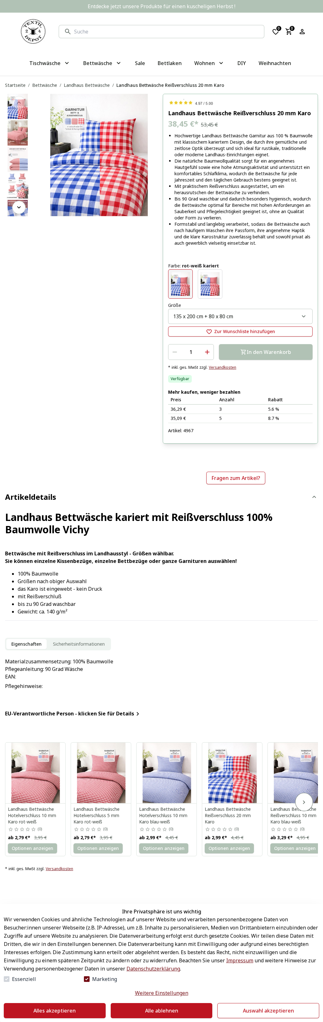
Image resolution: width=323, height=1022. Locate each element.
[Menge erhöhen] (207, 352)
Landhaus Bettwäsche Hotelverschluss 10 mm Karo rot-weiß (32, 815)
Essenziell (24, 979)
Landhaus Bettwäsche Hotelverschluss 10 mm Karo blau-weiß (163, 815)
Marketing (104, 979)
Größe (174, 305)
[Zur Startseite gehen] (33, 31)
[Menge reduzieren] (174, 352)
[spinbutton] (191, 352)
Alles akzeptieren (54, 1010)
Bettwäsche (44, 85)
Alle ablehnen (161, 1010)
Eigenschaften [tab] (26, 644)
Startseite (15, 85)
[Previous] (19, 102)
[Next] (19, 207)
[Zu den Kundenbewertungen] (240, 102)
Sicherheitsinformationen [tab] (79, 644)
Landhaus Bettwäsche (87, 85)
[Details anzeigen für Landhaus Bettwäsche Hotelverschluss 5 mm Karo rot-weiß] (101, 773)
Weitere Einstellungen (161, 992)
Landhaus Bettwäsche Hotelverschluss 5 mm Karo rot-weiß (96, 815)
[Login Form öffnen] (302, 31)
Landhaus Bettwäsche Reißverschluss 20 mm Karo (228, 815)
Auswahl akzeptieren (268, 1010)
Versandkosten (222, 367)
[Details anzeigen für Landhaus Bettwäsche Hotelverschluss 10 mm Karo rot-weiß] (35, 773)
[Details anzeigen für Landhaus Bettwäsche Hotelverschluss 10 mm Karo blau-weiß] (167, 773)
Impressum (239, 960)
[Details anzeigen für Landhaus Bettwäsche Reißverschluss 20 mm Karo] (232, 773)
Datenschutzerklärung (153, 968)
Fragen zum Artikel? (235, 478)
